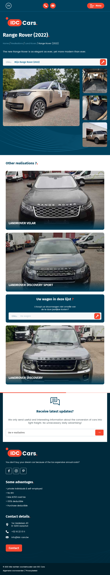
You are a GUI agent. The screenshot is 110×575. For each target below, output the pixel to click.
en (8, 5)
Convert (103, 62)
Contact (14, 548)
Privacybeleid (31, 571)
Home (6, 43)
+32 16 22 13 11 (18, 531)
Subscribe (99, 432)
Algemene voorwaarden (13, 571)
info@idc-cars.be (20, 537)
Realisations (17, 43)
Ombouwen (97, 316)
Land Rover (30, 43)
